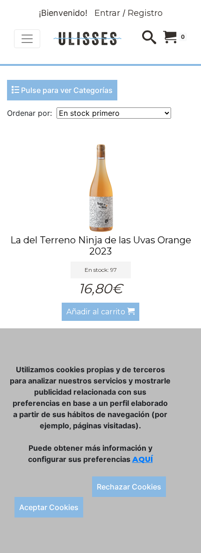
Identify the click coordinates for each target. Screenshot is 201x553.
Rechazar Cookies (129, 486)
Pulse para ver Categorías (66, 90)
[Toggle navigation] (27, 38)
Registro (145, 13)
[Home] (87, 38)
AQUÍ (142, 459)
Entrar (107, 13)
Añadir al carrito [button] (96, 311)
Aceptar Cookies (49, 507)
